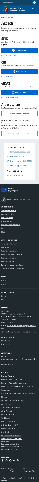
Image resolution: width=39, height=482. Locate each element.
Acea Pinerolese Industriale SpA (12, 400)
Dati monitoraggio (7, 468)
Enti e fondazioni (7, 217)
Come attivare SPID (8, 55)
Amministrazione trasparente (11, 438)
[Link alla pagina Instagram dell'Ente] (6, 460)
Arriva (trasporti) (7, 404)
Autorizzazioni (6, 247)
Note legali (5, 432)
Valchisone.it (5, 418)
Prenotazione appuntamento (11, 446)
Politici (3, 228)
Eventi (3, 299)
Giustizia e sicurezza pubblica (11, 254)
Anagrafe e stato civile (9, 243)
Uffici (3, 231)
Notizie (3, 280)
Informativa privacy (8, 428)
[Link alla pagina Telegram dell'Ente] (10, 460)
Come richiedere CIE (8, 76)
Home (3, 17)
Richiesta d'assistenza (9, 449)
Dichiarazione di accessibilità (11, 435)
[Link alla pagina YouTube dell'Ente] (14, 460)
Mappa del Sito (29, 471)
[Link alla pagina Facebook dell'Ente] (2, 460)
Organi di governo (7, 221)
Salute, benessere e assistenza (12, 265)
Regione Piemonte (8, 3)
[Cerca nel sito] (33, 9)
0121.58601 (12, 319)
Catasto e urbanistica (8, 251)
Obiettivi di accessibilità (9, 425)
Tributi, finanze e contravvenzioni (13, 268)
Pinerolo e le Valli (7, 414)
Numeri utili (5, 344)
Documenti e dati (7, 214)
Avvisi (3, 284)
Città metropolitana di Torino (11, 379)
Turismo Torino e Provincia (10, 407)
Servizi (25, 468)
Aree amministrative (8, 210)
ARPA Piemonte (7, 411)
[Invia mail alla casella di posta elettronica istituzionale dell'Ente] (21, 325)
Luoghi (3, 296)
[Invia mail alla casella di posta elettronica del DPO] (18, 359)
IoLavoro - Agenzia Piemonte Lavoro (14, 383)
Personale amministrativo (10, 224)
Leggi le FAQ (5, 441)
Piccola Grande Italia (8, 421)
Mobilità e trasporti (8, 261)
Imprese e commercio (9, 258)
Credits (12, 471)
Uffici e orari (5, 340)
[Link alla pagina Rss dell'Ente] (18, 460)
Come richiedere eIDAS (9, 97)
